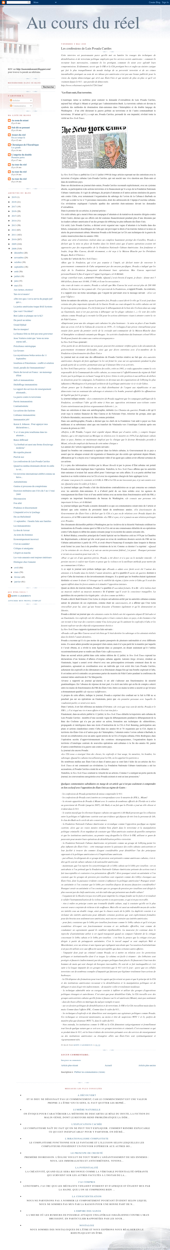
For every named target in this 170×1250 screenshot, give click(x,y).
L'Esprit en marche (22, 552)
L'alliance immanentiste (24, 415)
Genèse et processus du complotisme (30, 486)
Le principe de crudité (87, 1152)
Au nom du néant (20, 120)
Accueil (108, 1065)
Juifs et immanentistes (24, 380)
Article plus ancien (147, 1065)
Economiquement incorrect (26, 539)
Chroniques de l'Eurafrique (25, 144)
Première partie (18, 157)
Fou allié (18, 503)
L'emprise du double (21, 154)
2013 (14, 225)
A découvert (87, 1095)
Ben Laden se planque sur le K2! (28, 315)
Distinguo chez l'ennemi (25, 561)
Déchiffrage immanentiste (25, 384)
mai (16, 285)
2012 (14, 229)
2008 (14, 248)
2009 (14, 243)
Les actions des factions (24, 410)
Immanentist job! (22, 419)
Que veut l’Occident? (23, 311)
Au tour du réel (19, 164)
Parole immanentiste (23, 401)
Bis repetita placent (22, 452)
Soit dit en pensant (20, 127)
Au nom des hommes (23, 534)
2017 (14, 206)
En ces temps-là (18, 137)
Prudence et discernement (25, 507)
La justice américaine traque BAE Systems (33, 306)
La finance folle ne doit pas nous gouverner (33, 333)
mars (16, 572)
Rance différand (21, 439)
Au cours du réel (83, 21)
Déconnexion (20, 498)
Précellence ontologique (25, 346)
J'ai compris (86, 1181)
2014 (14, 220)
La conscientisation (87, 1196)
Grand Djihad (20, 324)
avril (16, 567)
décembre (19, 252)
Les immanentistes (22, 525)
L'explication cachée (87, 1124)
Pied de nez (19, 456)
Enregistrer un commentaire (71, 1060)
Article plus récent (69, 1065)
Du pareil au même (22, 320)
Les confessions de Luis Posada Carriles (32, 461)
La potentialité (86, 1167)
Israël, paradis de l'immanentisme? (29, 367)
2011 (14, 234)
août (16, 271)
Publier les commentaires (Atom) (89, 1071)
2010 (14, 239)
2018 (14, 201)
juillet (17, 276)
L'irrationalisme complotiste (86, 1138)
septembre (19, 266)
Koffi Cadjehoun (21, 596)
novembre (19, 257)
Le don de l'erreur (22, 530)
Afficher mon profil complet (24, 600)
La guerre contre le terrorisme (27, 396)
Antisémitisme (20, 481)
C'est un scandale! (22, 543)
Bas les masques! (21, 329)
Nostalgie (87, 1225)
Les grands (16, 147)
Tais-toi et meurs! (22, 294)
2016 (14, 211)
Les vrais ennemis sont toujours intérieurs (33, 557)
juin (16, 280)
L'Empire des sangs (87, 1210)
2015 (14, 215)
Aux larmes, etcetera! (23, 289)
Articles (16, 100)
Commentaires (19, 105)
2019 (14, 197)
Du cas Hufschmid (22, 516)
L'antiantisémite (21, 406)
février (17, 576)
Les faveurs (19, 350)
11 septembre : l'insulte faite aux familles (32, 521)
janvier (17, 581)
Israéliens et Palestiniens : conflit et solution (34, 363)
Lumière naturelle (86, 1109)
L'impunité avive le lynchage (27, 512)
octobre (18, 262)
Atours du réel (18, 134)
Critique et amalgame (23, 548)
